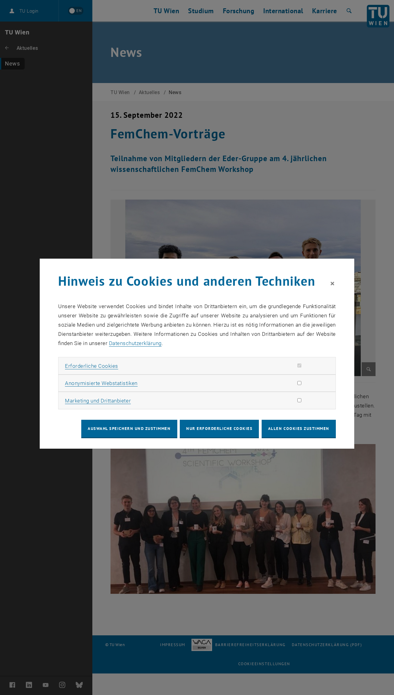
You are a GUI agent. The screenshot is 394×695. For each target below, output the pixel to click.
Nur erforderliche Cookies (219, 428)
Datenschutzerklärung (135, 343)
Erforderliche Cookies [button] (91, 366)
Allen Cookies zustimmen (298, 428)
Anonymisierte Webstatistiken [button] (101, 383)
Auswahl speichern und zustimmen (129, 428)
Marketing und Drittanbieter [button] (98, 401)
